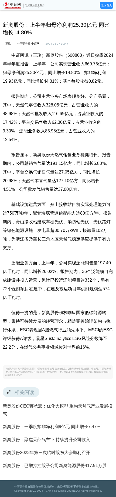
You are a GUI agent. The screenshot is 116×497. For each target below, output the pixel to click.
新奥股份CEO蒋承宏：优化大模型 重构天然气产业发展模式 (57, 410)
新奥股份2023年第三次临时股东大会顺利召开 (46, 452)
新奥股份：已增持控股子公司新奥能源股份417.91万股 (55, 465)
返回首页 (106, 5)
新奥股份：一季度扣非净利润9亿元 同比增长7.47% (51, 426)
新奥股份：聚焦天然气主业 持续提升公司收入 (46, 439)
